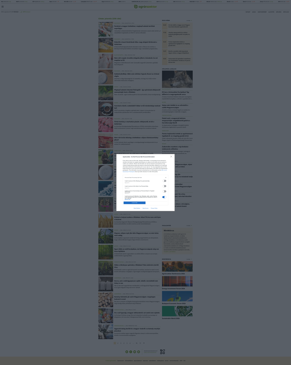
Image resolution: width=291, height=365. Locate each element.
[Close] (171, 157)
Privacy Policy (154, 208)
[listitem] (145, 177)
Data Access (145, 208)
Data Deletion (137, 208)
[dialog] (145, 182)
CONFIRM (134, 202)
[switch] (164, 181)
